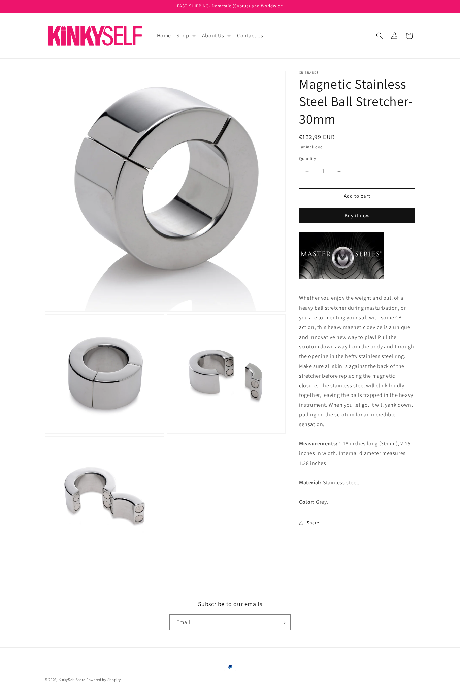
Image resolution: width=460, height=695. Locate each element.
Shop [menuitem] (182, 35)
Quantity (307, 158)
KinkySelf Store (72, 679)
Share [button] (313, 522)
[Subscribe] (282, 623)
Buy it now (357, 215)
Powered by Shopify (103, 679)
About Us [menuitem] (213, 35)
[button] (379, 35)
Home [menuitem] (164, 35)
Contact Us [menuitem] (250, 35)
